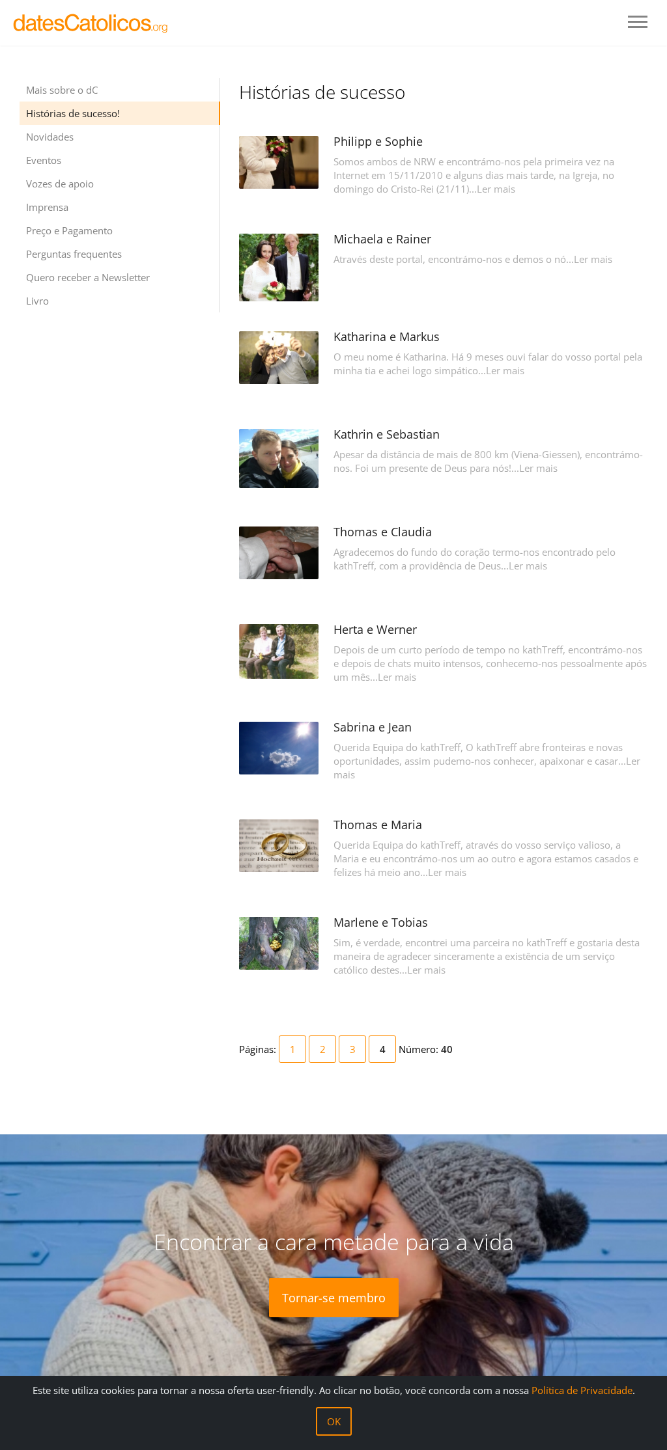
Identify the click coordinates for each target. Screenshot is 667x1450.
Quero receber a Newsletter (88, 277)
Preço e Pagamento (69, 230)
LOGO (91, 23)
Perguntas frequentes (74, 253)
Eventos (43, 160)
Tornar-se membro (334, 1298)
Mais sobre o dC (62, 89)
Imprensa (47, 206)
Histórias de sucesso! (73, 113)
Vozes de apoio (60, 183)
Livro (37, 300)
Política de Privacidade (582, 1390)
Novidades (50, 136)
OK (334, 1421)
